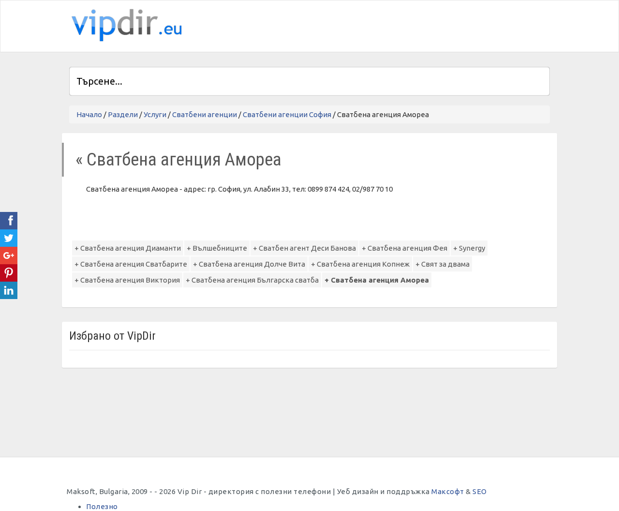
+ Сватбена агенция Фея (404, 248)
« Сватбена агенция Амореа (178, 159)
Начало (89, 114)
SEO (479, 491)
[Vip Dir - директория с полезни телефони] (125, 25)
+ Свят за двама (442, 264)
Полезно (102, 506)
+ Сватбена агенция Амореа (376, 280)
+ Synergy (469, 248)
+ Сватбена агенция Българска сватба (252, 280)
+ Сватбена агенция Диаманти (127, 248)
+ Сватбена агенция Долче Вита (249, 264)
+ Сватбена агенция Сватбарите (130, 264)
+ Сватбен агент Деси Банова (304, 248)
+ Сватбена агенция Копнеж (360, 264)
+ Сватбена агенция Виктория (127, 280)
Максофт (447, 491)
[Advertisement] (437, 24)
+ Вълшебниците (217, 248)
